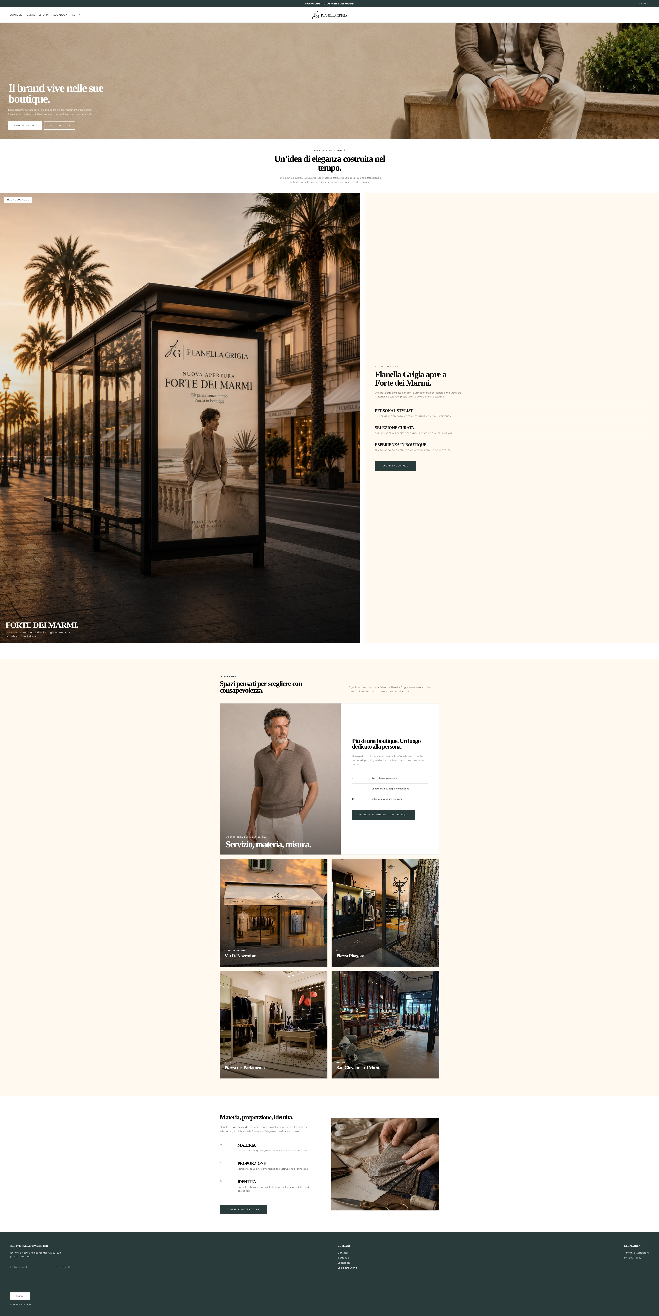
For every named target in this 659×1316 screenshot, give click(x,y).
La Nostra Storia (37, 14)
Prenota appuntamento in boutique (383, 814)
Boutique (15, 14)
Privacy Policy (632, 1257)
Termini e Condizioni (636, 1252)
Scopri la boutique (395, 466)
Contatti (77, 14)
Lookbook (60, 14)
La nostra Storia (60, 125)
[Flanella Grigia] (330, 15)
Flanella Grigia (24, 1304)
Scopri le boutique (25, 125)
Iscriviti (63, 1267)
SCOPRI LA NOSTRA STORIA (243, 1209)
